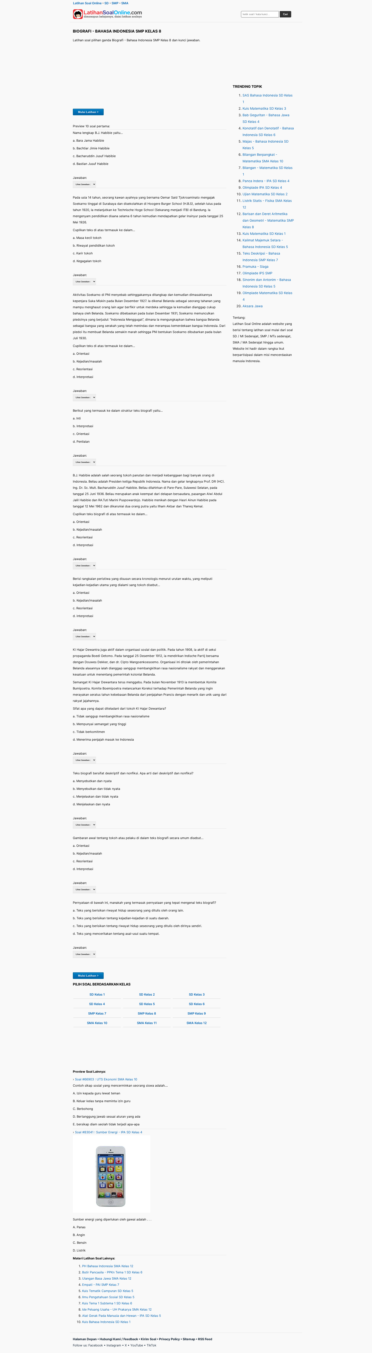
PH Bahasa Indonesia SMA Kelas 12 (107, 1266)
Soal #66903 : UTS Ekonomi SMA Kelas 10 (106, 1079)
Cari (285, 14)
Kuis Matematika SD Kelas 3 (264, 108)
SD (106, 3)
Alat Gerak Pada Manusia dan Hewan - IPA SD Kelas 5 (121, 1316)
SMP (115, 3)
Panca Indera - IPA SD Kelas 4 (266, 181)
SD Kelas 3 (197, 994)
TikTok (151, 1345)
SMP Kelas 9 (197, 1013)
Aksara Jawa (253, 306)
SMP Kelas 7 (97, 1013)
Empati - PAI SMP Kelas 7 (100, 1285)
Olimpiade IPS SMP (257, 273)
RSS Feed (205, 1339)
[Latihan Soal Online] (107, 14)
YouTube (136, 1345)
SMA (124, 3)
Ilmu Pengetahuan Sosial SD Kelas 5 (108, 1297)
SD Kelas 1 (97, 994)
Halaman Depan (85, 1339)
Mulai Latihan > (88, 112)
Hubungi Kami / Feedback (119, 1339)
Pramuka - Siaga (256, 267)
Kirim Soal (148, 1339)
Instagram (114, 1345)
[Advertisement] (149, 75)
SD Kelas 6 (197, 1004)
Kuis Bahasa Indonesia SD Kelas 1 (106, 1322)
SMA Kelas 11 (147, 1023)
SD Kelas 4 (97, 1004)
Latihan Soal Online (87, 3)
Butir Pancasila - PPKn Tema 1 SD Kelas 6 (112, 1272)
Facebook (95, 1345)
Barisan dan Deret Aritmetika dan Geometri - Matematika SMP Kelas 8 (268, 220)
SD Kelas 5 (147, 1004)
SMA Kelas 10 (97, 1023)
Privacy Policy (169, 1339)
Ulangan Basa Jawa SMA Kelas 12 (106, 1278)
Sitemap (189, 1339)
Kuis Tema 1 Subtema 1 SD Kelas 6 (107, 1303)
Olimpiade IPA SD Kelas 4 (262, 187)
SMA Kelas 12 (197, 1023)
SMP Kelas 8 (147, 1013)
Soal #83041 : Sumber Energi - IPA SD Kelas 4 (108, 1132)
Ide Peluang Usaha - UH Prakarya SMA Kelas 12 (117, 1309)
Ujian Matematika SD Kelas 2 (265, 194)
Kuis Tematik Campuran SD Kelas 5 (107, 1291)
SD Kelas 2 (147, 994)
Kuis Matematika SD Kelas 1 (264, 234)
